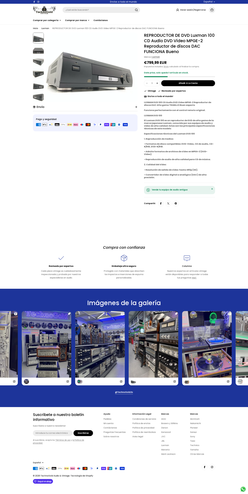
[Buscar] (136, 9)
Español (208, 2)
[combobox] (101, 10)
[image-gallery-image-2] (29, 348)
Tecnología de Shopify (82, 475)
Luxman (45, 28)
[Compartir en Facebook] (161, 203)
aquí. (194, 277)
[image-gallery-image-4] (136, 348)
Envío (166, 66)
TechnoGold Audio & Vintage (55, 475)
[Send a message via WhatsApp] (243, 489)
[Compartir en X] (168, 203)
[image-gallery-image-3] (83, 348)
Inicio (35, 28)
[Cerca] (212, 189)
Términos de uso (63, 440)
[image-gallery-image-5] (190, 348)
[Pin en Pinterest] (176, 203)
